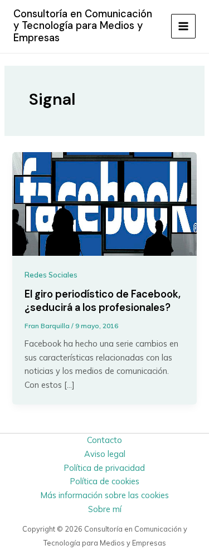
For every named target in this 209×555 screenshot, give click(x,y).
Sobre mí (104, 509)
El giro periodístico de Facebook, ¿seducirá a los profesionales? (103, 301)
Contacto (104, 440)
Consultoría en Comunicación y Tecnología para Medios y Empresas (82, 26)
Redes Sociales (51, 274)
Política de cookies (104, 481)
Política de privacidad (104, 468)
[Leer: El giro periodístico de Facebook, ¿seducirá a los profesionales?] (104, 203)
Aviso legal (104, 454)
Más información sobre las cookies (105, 495)
